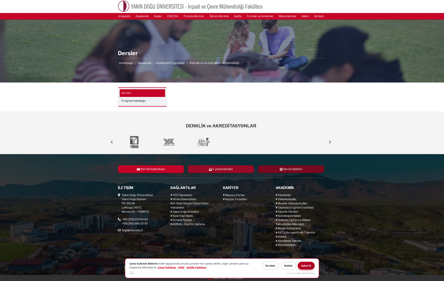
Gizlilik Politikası (196, 267)
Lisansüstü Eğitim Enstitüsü (295, 207)
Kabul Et (306, 265)
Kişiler (158, 16)
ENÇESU (172, 16)
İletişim (319, 16)
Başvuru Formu (234, 195)
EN (132, 273)
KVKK (181, 267)
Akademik (142, 16)
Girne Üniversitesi (184, 199)
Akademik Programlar (170, 63)
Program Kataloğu (133, 100)
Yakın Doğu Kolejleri (185, 211)
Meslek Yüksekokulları (292, 203)
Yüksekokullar (286, 199)
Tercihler (270, 265)
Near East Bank (182, 216)
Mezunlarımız (287, 16)
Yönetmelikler (286, 245)
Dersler (126, 93)
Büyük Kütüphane (289, 228)
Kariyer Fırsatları (235, 199)
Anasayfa (124, 16)
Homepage (126, 63)
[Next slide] (330, 142)
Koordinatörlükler (289, 216)
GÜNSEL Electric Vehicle (188, 224)
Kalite (238, 16)
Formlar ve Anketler (260, 16)
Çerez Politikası (167, 267)
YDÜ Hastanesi (182, 195)
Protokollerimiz (193, 16)
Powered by (301, 273)
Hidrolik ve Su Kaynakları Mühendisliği (214, 63)
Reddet (288, 265)
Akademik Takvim (289, 241)
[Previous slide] (112, 142)
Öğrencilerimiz (219, 16)
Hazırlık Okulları (287, 211)
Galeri (305, 16)
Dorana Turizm (182, 220)
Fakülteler (284, 195)
